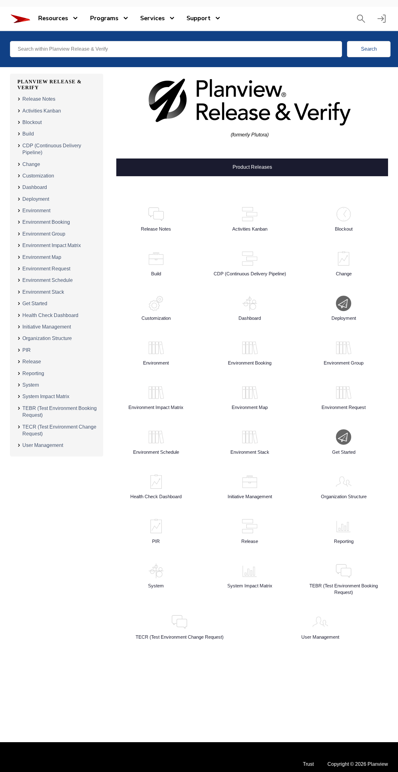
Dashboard (34, 187)
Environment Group (43, 234)
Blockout (32, 122)
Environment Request (46, 268)
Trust (308, 764)
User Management (42, 445)
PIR (26, 350)
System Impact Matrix (45, 396)
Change (31, 164)
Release (31, 361)
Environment (36, 210)
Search (369, 49)
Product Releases (252, 166)
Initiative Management (46, 326)
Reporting (33, 373)
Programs (104, 18)
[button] (361, 18)
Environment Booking (46, 222)
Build (28, 133)
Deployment (35, 199)
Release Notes (38, 99)
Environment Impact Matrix (51, 245)
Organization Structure (47, 338)
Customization (38, 175)
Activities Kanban (41, 110)
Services (152, 18)
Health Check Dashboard (50, 315)
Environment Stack (43, 292)
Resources (53, 18)
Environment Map (41, 257)
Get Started (34, 303)
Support (199, 18)
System (30, 385)
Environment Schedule (47, 280)
